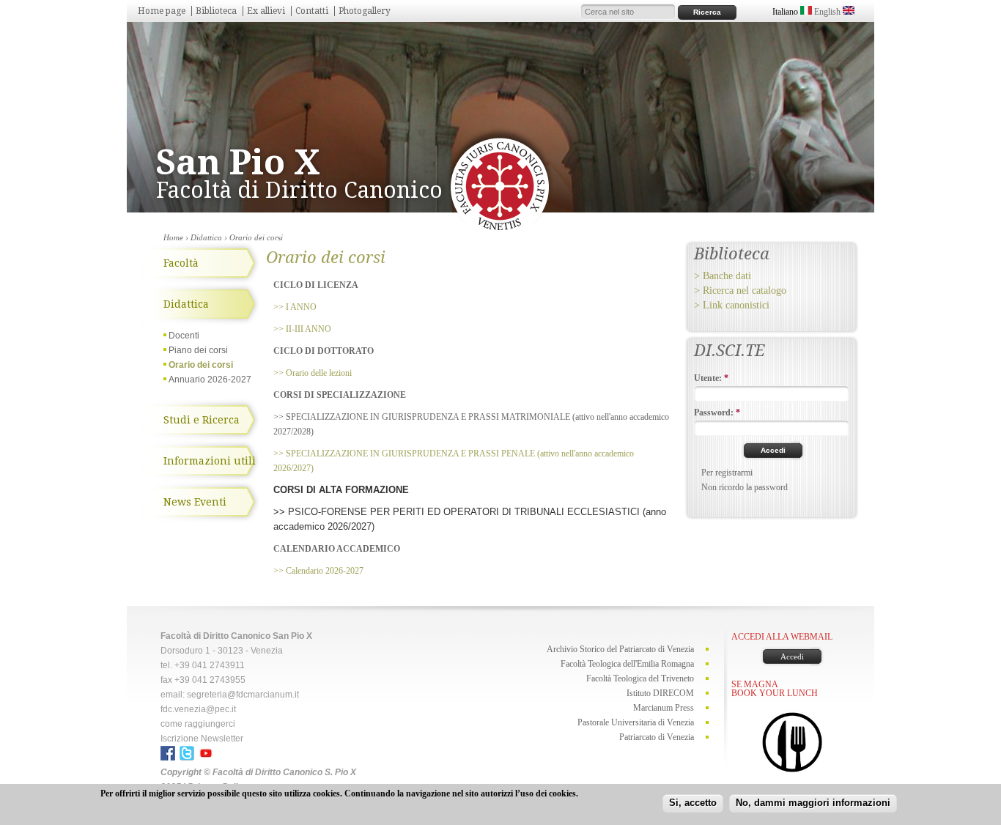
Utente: (711, 378)
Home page (161, 11)
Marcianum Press (663, 708)
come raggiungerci (197, 724)
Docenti (184, 335)
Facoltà (181, 263)
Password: (717, 412)
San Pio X (238, 162)
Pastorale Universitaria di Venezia (635, 722)
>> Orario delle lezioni (312, 373)
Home (173, 237)
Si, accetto (693, 802)
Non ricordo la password (744, 487)
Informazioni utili (209, 461)
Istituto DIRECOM (660, 693)
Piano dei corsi (198, 350)
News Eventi (194, 502)
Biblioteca (216, 11)
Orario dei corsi (201, 365)
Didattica (206, 237)
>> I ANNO (295, 307)
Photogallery (365, 11)
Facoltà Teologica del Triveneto (640, 678)
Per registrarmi (727, 472)
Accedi (792, 656)
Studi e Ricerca (201, 420)
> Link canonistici (731, 305)
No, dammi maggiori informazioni (813, 802)
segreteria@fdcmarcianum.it (243, 694)
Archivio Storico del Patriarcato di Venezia (620, 649)
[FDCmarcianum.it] (499, 228)
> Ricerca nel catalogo (740, 290)
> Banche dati (722, 275)
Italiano (786, 12)
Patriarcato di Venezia (656, 737)
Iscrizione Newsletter (201, 738)
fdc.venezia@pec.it (198, 709)
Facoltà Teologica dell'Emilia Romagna (627, 664)
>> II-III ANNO (302, 329)
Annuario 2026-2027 (210, 379)
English (828, 12)
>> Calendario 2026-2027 (319, 571)
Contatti (311, 11)
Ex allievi (266, 11)
